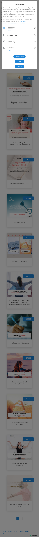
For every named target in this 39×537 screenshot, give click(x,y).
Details (9, 30)
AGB (4, 23)
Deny (19, 61)
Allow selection (19, 56)
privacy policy (22, 21)
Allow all (19, 66)
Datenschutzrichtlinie (13, 23)
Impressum (22, 23)
